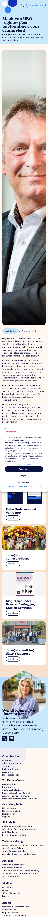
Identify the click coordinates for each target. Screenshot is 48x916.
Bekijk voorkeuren (24, 482)
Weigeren (24, 475)
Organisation (10, 756)
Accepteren (24, 469)
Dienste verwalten (23, 465)
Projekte (7, 860)
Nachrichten (35, 34)
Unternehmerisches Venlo (14, 34)
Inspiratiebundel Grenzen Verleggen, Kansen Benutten (20, 604)
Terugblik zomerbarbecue (17, 556)
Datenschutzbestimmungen (30, 486)
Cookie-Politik (11, 486)
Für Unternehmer (13, 780)
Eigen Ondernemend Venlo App (21, 510)
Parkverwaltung (12, 841)
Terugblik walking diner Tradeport (20, 651)
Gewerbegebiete (12, 804)
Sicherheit (8, 822)
